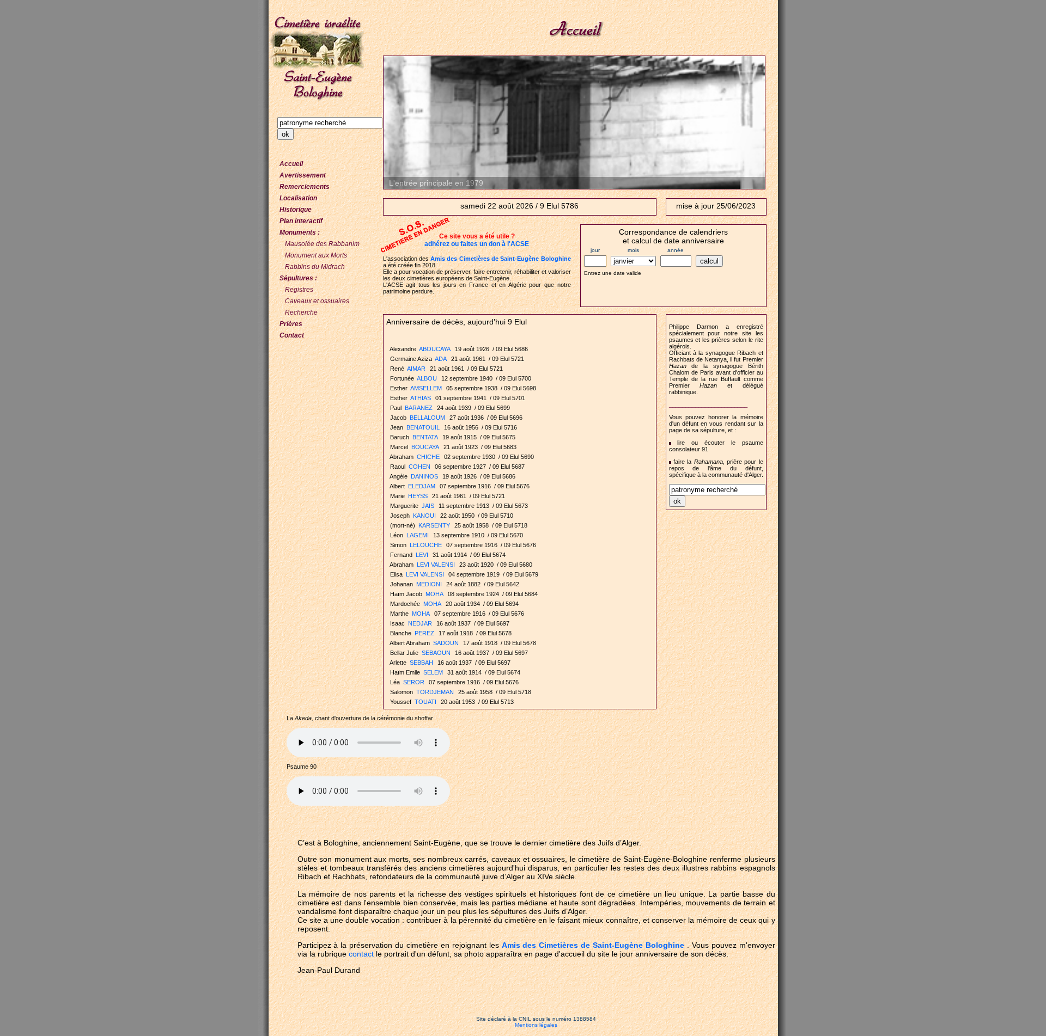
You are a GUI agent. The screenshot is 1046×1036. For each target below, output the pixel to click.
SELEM (433, 672)
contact (361, 953)
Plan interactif (301, 221)
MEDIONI (429, 584)
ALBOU (427, 378)
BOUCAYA (425, 447)
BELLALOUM (427, 417)
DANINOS (424, 476)
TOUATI (425, 701)
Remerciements (304, 187)
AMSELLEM (426, 388)
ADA (441, 358)
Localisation (298, 198)
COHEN (419, 466)
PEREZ (424, 633)
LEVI (422, 554)
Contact (291, 335)
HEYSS (418, 496)
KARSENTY (434, 525)
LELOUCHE (426, 545)
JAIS (428, 505)
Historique (295, 209)
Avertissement (302, 175)
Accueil (291, 164)
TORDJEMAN (435, 692)
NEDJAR (420, 623)
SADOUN (446, 643)
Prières (290, 324)
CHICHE (428, 456)
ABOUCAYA (435, 349)
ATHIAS (420, 398)
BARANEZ (419, 407)
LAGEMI (417, 535)
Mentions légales (536, 1025)
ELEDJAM (421, 486)
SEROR (413, 682)
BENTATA (425, 437)
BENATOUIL (423, 427)
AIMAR (416, 368)
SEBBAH (421, 662)
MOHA (434, 594)
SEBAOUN (436, 652)
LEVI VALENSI (436, 564)
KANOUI (424, 515)
